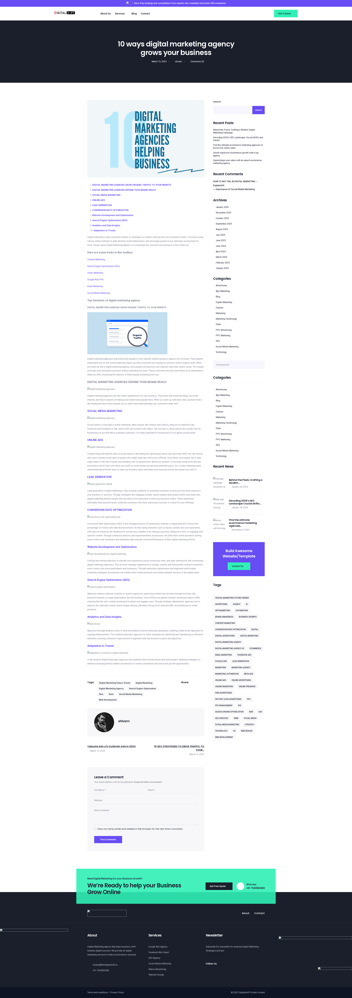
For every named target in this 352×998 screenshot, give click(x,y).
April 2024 (221, 251)
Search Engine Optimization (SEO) (109, 220)
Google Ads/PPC (95, 279)
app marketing (222, 610)
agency (236, 604)
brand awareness (224, 617)
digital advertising (225, 636)
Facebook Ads (244, 655)
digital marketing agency (111, 688)
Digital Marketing (224, 302)
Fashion (219, 307)
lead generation (240, 661)
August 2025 (222, 229)
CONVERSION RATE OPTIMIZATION (110, 210)
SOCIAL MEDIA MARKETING (106, 195)
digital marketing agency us (229, 648)
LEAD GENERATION (102, 205)
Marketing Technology (226, 319)
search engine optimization (142, 688)
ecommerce (255, 648)
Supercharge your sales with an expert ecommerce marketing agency (237, 161)
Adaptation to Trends (105, 230)
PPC (249, 699)
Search (217, 101)
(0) (197, 61)
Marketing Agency (241, 667)
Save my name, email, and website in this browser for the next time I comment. (140, 828)
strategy (249, 724)
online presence (247, 686)
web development (108, 700)
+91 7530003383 (255, 888)
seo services (221, 718)
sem (101, 694)
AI (247, 604)
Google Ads (221, 661)
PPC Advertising (224, 330)
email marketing (223, 655)
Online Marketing (224, 686)
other (218, 324)
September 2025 (224, 223)
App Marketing (223, 291)
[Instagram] (211, 971)
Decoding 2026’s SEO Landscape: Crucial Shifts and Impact (238, 139)
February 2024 (223, 262)
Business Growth (248, 617)
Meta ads (248, 674)
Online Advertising (241, 680)
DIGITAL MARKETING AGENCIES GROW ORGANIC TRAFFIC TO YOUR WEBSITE (131, 185)
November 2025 (223, 212)
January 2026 (222, 207)
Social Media (250, 718)
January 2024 (222, 268)
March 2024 (221, 257)
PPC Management (224, 705)
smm (111, 694)
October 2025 (222, 218)
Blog (218, 296)
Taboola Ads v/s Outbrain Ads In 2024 (111, 746)
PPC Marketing (223, 335)
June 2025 (221, 240)
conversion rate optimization (230, 629)
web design (246, 731)
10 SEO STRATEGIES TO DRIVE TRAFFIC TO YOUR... (179, 748)
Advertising (221, 285)
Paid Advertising (223, 693)
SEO (218, 341)
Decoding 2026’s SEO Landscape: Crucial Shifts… (245, 502)
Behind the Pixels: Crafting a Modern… (245, 481)
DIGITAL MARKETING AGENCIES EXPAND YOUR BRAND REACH (124, 190)
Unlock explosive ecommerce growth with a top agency (236, 154)
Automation (242, 610)
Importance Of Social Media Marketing (235, 189)
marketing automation (227, 674)
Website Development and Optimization (112, 215)
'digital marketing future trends (114, 683)
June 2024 (221, 246)
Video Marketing (95, 273)
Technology (221, 352)
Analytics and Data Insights (106, 225)
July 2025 (220, 235)
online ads (220, 680)
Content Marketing (96, 259)
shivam (178, 61)
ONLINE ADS (98, 200)
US (234, 731)
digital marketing (144, 683)
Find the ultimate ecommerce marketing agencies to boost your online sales (238, 146)
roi (239, 705)
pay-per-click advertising (228, 699)
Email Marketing (95, 286)
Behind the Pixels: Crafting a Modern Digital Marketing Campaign (234, 131)
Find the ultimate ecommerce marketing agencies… (243, 522)
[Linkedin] (216, 971)
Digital (254, 629)
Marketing (220, 313)
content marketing (225, 623)
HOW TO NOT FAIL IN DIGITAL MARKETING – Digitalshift (235, 183)
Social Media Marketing (98, 293)
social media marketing (130, 694)
